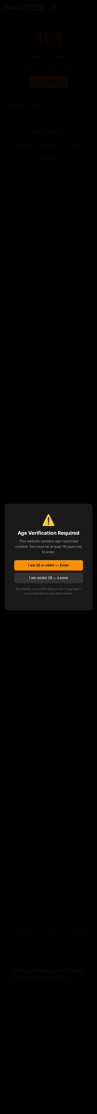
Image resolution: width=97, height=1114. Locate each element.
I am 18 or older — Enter (48, 565)
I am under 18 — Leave (48, 578)
